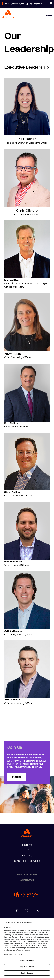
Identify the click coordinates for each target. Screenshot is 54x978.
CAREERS (27, 856)
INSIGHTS (27, 845)
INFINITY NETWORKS (27, 874)
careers (16, 777)
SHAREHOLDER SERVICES (27, 861)
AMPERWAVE (27, 880)
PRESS (27, 850)
